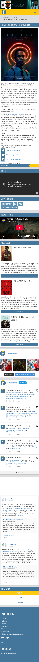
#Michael (20, 394)
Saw (15, 204)
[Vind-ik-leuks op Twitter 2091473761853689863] (14, 435)
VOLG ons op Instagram (13, 159)
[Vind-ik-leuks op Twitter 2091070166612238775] (14, 452)
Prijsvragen (14, 17)
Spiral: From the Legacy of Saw (9, 208)
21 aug (28, 457)
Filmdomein (5, 17)
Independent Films (16, 114)
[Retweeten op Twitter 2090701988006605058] (10, 466)
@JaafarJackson (11, 396)
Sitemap (4, 629)
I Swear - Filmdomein (10, 567)
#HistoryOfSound (14, 460)
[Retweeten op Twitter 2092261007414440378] (10, 401)
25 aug (28, 390)
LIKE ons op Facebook (13, 150)
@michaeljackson (29, 394)
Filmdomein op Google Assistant (12, 634)
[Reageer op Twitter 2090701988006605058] (7, 466)
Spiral (20, 204)
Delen (5, 537)
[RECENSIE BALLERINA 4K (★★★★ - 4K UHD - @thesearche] (19, 365)
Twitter (19, 593)
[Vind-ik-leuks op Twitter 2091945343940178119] (14, 420)
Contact (3, 624)
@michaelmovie (14, 393)
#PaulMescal (16, 462)
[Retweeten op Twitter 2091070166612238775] (10, 452)
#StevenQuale (10, 430)
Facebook (19, 598)
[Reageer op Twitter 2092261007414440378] (7, 401)
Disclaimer (4, 626)
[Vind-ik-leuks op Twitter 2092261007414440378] (14, 401)
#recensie (32, 411)
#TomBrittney (19, 430)
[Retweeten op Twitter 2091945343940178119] (10, 420)
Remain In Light (7, 510)
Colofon (3, 618)
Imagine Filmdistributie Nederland (19, 508)
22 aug (28, 441)
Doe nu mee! (20, 276)
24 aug (28, 407)
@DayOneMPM (10, 398)
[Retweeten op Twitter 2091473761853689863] (10, 435)
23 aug (28, 426)
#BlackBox (12, 428)
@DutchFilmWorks (12, 432)
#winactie (14, 394)
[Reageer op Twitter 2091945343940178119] (7, 420)
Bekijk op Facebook (8, 535)
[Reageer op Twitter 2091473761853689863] (7, 435)
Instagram (20, 602)
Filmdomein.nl (6, 643)
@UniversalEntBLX (22, 398)
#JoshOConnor (25, 462)
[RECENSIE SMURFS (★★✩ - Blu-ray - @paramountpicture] (33, 365)
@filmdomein (19, 390)
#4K (13, 413)
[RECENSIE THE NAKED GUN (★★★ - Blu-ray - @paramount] (6, 365)
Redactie (4, 621)
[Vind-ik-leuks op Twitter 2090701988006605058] (14, 466)
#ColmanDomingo (23, 396)
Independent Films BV (7, 204)
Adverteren (5, 631)
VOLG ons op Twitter (12, 155)
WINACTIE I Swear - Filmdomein (13, 520)
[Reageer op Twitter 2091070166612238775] (7, 452)
